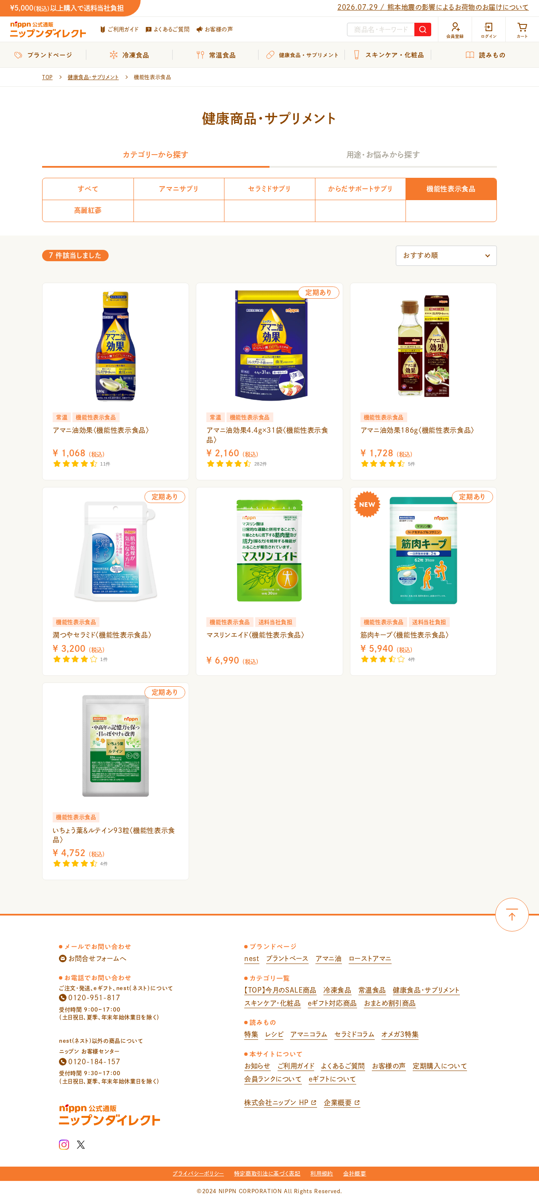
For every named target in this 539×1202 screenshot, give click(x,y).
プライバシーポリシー (198, 1173)
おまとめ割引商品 (390, 1003)
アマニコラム (309, 1034)
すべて (87, 188)
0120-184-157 (94, 1061)
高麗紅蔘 (88, 210)
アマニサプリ (178, 188)
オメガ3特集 (400, 1034)
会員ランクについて (273, 1079)
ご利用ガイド (123, 29)
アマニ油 (328, 958)
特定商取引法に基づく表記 (267, 1173)
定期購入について (440, 1066)
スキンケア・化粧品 (272, 1003)
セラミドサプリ (269, 188)
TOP (47, 77)
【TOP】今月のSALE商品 (280, 990)
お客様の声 (219, 29)
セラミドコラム (354, 1034)
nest (251, 958)
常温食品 (372, 990)
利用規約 (321, 1173)
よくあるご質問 (171, 29)
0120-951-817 (94, 997)
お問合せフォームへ (97, 958)
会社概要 (354, 1173)
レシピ (274, 1034)
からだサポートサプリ (360, 188)
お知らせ (257, 1066)
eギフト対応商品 (332, 1003)
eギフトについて (332, 1079)
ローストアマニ (370, 958)
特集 (251, 1034)
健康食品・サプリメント (93, 77)
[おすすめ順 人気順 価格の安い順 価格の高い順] (446, 256)
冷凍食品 (337, 990)
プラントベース (287, 958)
